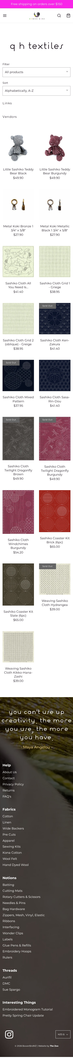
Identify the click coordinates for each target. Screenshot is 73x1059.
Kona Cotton (12, 853)
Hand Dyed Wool (16, 865)
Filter (6, 64)
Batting (8, 885)
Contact (9, 778)
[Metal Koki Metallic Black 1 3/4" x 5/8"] (54, 204)
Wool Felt (10, 859)
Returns (9, 790)
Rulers (7, 957)
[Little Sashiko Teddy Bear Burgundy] (54, 147)
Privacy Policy (13, 784)
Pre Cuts (9, 834)
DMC (6, 983)
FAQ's (7, 796)
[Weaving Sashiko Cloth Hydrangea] (54, 579)
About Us (10, 772)
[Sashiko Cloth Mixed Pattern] (18, 375)
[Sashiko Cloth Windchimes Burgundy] (18, 512)
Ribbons (9, 921)
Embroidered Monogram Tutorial (28, 1009)
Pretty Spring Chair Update (23, 1015)
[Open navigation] (4, 15)
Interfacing (11, 927)
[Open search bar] (59, 15)
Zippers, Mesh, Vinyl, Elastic (24, 915)
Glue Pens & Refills (17, 945)
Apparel (9, 841)
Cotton (8, 816)
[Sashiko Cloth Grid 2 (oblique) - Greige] (18, 318)
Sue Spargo (11, 989)
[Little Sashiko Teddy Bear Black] (18, 147)
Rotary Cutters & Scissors (21, 897)
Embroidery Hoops (17, 951)
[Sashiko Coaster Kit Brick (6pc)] (54, 511)
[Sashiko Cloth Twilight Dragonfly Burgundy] (54, 439)
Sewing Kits (12, 846)
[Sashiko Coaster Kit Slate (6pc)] (18, 584)
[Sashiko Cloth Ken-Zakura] (54, 318)
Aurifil (7, 977)
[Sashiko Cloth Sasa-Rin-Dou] (54, 375)
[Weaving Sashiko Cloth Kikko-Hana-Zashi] (18, 646)
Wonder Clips (13, 933)
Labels (8, 939)
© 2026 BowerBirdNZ (25, 1046)
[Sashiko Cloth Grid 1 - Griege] (54, 261)
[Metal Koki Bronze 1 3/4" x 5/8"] (18, 204)
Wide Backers (13, 828)
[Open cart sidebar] (68, 15)
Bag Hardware (14, 909)
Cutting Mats (12, 891)
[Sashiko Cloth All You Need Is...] (18, 261)
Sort (5, 82)
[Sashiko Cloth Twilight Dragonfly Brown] (18, 438)
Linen (7, 822)
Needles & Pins (14, 903)
